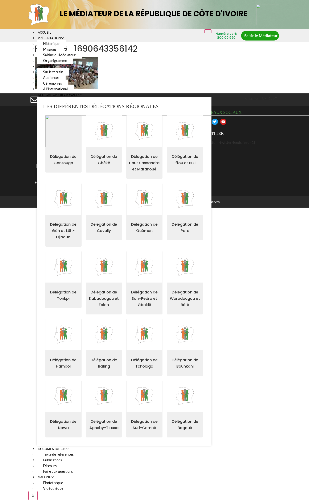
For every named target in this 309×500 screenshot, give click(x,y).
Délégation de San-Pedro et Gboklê (144, 298)
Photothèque (53, 482)
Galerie (44, 477)
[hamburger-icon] (207, 31)
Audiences (51, 77)
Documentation (52, 449)
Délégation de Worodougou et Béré (185, 298)
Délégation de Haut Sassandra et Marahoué (144, 163)
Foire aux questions (58, 471)
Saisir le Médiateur (261, 35)
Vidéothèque (53, 488)
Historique (51, 43)
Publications (52, 460)
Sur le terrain (53, 72)
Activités (46, 66)
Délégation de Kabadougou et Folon (104, 298)
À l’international (55, 89)
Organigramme (55, 60)
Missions (49, 49)
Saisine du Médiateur (59, 55)
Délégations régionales (58, 95)
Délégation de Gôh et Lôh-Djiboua (63, 231)
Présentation (49, 38)
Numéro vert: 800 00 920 (226, 35)
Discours (50, 465)
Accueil (44, 32)
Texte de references (58, 454)
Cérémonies (52, 83)
